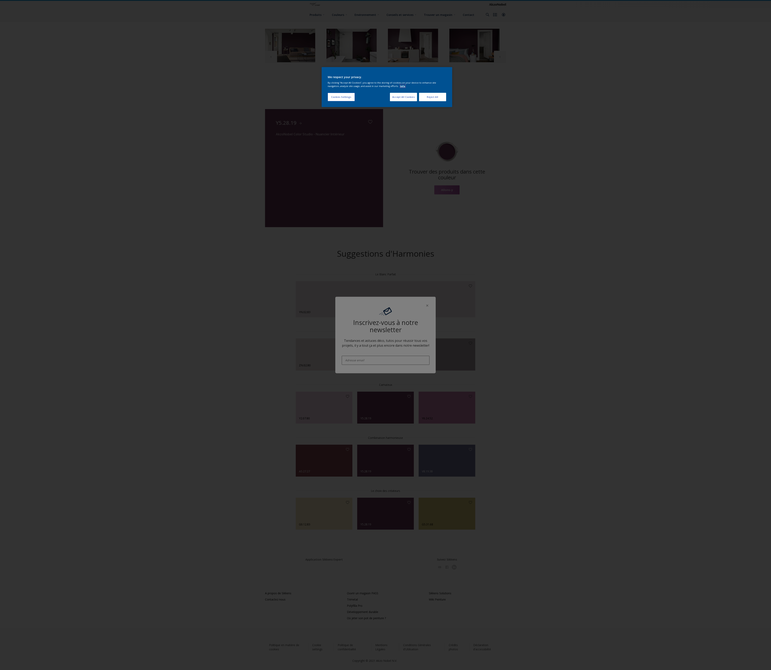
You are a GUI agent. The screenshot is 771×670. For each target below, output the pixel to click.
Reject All (432, 96)
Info (402, 86)
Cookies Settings (341, 96)
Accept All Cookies (403, 96)
